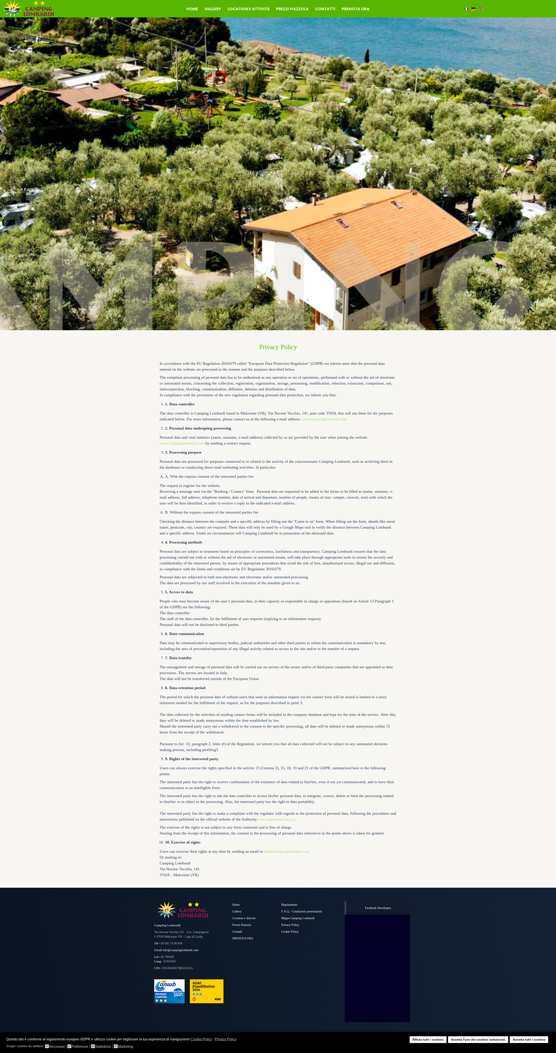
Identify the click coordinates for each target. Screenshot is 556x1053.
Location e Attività (243, 918)
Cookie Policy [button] (201, 1039)
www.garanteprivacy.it (277, 819)
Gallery (237, 911)
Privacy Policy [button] (226, 1039)
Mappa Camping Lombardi (297, 918)
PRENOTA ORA (242, 938)
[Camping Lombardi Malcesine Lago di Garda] (46, 8)
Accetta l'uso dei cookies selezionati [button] (478, 1039)
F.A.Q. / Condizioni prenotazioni (301, 911)
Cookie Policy (290, 931)
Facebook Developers (378, 908)
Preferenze (79, 1046)
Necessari (57, 1046)
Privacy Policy (290, 925)
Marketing (125, 1046)
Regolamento (289, 904)
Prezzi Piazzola (241, 925)
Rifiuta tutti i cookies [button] (427, 1039)
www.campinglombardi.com (182, 443)
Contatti (237, 931)
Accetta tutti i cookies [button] (529, 1039)
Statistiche (103, 1046)
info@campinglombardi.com (324, 419)
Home (236, 904)
